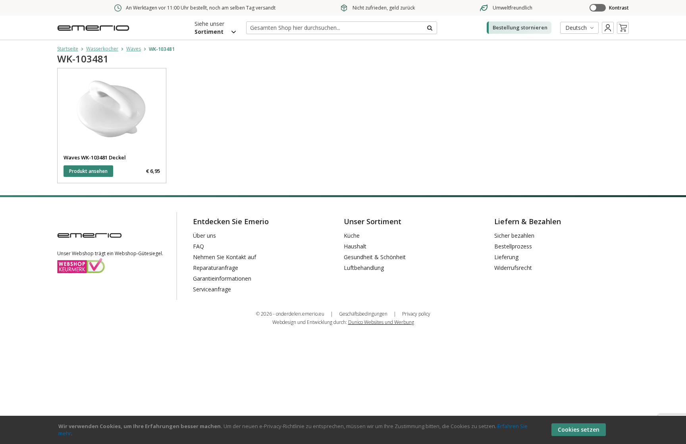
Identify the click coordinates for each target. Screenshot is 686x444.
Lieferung (506, 257)
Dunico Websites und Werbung (381, 322)
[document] (344, 430)
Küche (352, 235)
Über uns (204, 235)
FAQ (198, 246)
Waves (133, 48)
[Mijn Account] (608, 28)
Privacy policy (416, 313)
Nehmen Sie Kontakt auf (224, 257)
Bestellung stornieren (520, 27)
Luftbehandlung (364, 267)
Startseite (67, 48)
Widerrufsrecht (513, 267)
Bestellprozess (513, 246)
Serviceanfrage (212, 289)
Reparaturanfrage (215, 267)
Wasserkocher (102, 48)
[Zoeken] (429, 28)
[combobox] (341, 27)
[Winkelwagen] (623, 28)
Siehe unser (209, 27)
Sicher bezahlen (514, 235)
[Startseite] (95, 33)
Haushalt (355, 246)
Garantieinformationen (222, 278)
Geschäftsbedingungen (363, 313)
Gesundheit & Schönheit (375, 257)
